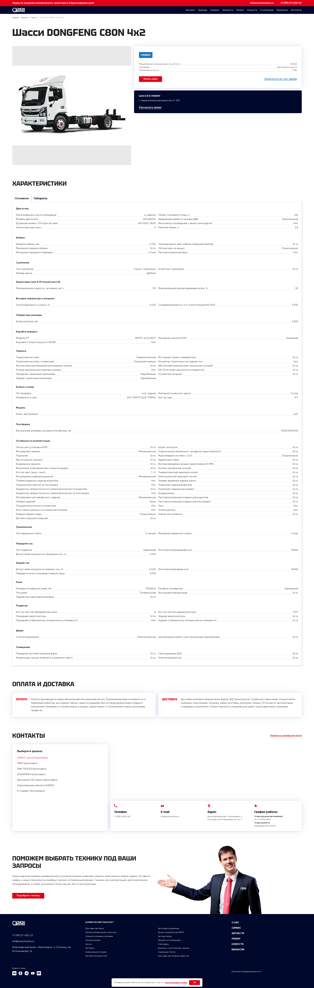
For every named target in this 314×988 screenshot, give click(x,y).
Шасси (88, 944)
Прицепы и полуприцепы (169, 940)
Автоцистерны (165, 936)
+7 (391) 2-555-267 (122, 816)
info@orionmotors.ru (262, 3)
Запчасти (238, 933)
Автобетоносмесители (96, 956)
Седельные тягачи (166, 952)
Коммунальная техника (96, 952)
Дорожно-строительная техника (173, 948)
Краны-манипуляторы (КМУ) (171, 932)
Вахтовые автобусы (94, 928)
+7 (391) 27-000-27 (291, 3)
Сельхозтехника (92, 940)
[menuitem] (190, 10)
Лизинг (236, 939)
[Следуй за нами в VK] (14, 975)
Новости (237, 944)
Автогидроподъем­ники (168, 928)
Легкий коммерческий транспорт (101, 932)
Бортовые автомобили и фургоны (173, 956)
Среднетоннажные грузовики (99, 936)
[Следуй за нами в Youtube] (33, 975)
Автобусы (89, 948)
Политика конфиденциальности (246, 971)
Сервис (236, 928)
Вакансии (238, 949)
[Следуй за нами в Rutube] (39, 975)
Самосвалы (163, 944)
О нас (235, 922)
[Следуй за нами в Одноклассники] (20, 975)
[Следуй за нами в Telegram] (27, 975)
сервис (146, 54)
